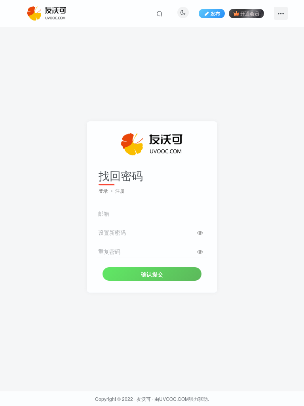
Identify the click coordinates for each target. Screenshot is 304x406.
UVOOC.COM (174, 398)
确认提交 (152, 274)
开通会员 (249, 13)
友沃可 (144, 398)
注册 (120, 190)
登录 (103, 190)
